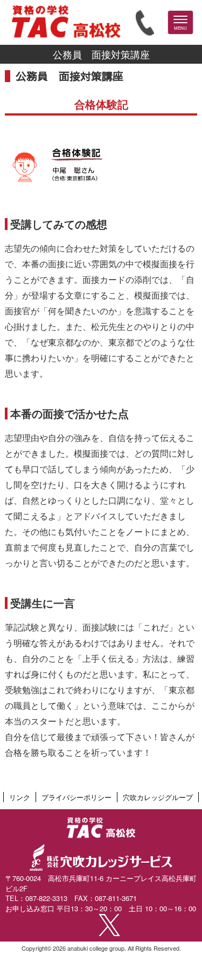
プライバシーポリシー (76, 797)
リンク (19, 797)
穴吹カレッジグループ (158, 797)
